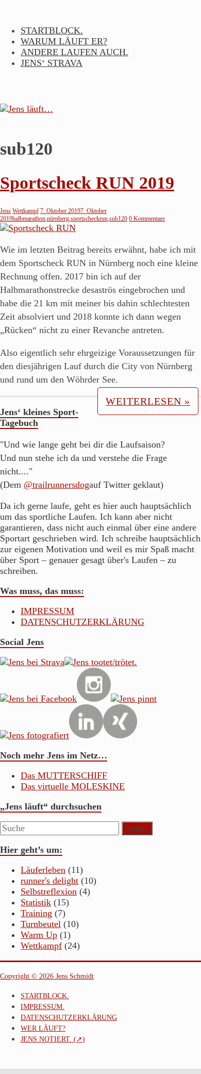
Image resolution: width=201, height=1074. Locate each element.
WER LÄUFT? (43, 1028)
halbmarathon (28, 218)
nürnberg (58, 218)
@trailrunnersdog (56, 485)
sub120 (118, 218)
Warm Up (39, 935)
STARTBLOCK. (52, 30)
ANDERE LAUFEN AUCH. (74, 52)
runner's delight (49, 880)
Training (36, 913)
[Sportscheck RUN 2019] (38, 228)
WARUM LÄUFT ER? (64, 41)
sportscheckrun (89, 218)
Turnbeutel (41, 924)
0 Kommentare (147, 218)
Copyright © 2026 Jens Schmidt (47, 976)
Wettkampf (25, 210)
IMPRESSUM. (42, 1007)
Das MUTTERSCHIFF (64, 775)
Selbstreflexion (49, 891)
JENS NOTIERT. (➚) (53, 1039)
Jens (5, 210)
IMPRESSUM (47, 611)
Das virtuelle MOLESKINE (73, 786)
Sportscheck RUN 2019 (87, 182)
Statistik (36, 902)
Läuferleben (43, 870)
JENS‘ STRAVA (51, 63)
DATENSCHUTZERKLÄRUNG (82, 622)
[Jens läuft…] (100, 109)
